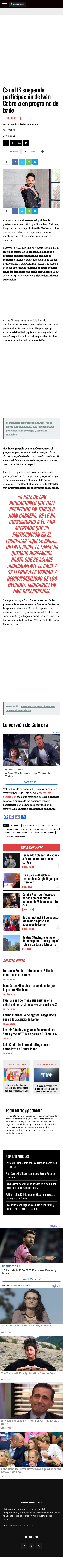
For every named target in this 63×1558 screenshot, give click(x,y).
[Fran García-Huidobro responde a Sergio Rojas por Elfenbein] (11, 880)
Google (44, 829)
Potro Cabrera (48, 832)
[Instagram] (31, 1546)
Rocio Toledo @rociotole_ (25, 124)
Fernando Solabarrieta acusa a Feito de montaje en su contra (40, 858)
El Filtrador (51, 825)
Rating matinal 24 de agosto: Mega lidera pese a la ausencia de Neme (40, 921)
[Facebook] (6, 143)
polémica (35, 832)
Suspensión (20, 836)
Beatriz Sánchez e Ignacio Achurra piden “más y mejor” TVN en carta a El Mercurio (41, 940)
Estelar (24, 829)
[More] (42, 151)
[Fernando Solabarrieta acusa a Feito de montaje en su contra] (11, 860)
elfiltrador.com (11, 829)
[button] (5, 3)
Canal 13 (40, 825)
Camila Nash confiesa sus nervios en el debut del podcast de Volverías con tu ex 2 (40, 900)
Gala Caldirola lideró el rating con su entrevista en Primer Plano (26, 1047)
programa (8, 836)
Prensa (26, 949)
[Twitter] (13, 143)
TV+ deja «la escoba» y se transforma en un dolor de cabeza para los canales (46, 1089)
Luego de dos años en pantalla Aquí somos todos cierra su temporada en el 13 (17, 1088)
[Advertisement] (31, 48)
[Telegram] (26, 143)
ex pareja (34, 829)
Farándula (28, 887)
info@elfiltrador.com (23, 1525)
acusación (15, 825)
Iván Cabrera (22, 832)
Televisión (28, 867)
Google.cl (54, 829)
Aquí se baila (28, 825)
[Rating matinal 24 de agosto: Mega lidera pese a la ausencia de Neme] (11, 923)
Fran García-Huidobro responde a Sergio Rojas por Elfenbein (40, 878)
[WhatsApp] (19, 143)
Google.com (9, 832)
